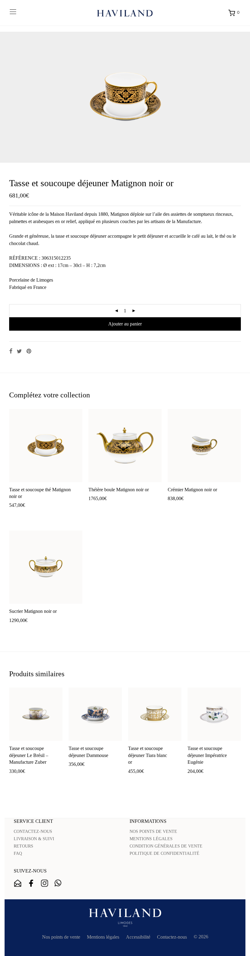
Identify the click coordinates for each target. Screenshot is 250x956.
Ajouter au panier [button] (23, 514)
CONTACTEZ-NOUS (33, 831)
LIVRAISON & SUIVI (34, 839)
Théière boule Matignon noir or (118, 489)
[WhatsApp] (58, 883)
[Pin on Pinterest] (29, 351)
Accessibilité (138, 937)
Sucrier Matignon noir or (33, 611)
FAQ (18, 853)
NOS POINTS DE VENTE (153, 831)
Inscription (18, 883)
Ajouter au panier (125, 323)
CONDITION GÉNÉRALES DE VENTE (166, 846)
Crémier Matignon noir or (192, 489)
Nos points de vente (61, 937)
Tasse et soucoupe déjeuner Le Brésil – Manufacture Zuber (28, 755)
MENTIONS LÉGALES (151, 839)
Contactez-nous (172, 937)
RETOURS (23, 846)
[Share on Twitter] (19, 351)
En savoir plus (56, 514)
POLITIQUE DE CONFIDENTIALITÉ (164, 853)
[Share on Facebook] (10, 351)
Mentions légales (103, 937)
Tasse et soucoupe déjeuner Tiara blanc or (147, 755)
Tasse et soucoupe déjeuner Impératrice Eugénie (207, 755)
